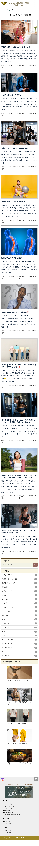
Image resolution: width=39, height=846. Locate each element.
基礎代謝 (19, 615)
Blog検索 (6, 561)
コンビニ (19, 599)
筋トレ (19, 631)
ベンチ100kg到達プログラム (13, 814)
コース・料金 (8, 804)
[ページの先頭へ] (36, 779)
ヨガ (19, 635)
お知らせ (7, 821)
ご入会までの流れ (10, 806)
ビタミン (19, 595)
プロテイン (19, 623)
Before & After (9, 812)
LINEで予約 (8, 830)
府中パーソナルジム (19, 651)
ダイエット (19, 655)
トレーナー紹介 (9, 808)
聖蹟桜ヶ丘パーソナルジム (19, 579)
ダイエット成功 (19, 591)
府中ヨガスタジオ (19, 639)
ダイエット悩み (19, 647)
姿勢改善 (19, 587)
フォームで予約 (9, 832)
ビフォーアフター (19, 575)
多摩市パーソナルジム (19, 583)
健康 (19, 619)
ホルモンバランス (19, 607)
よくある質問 (9, 823)
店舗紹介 (7, 810)
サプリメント (19, 611)
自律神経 (19, 603)
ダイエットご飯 (19, 627)
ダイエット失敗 (19, 643)
